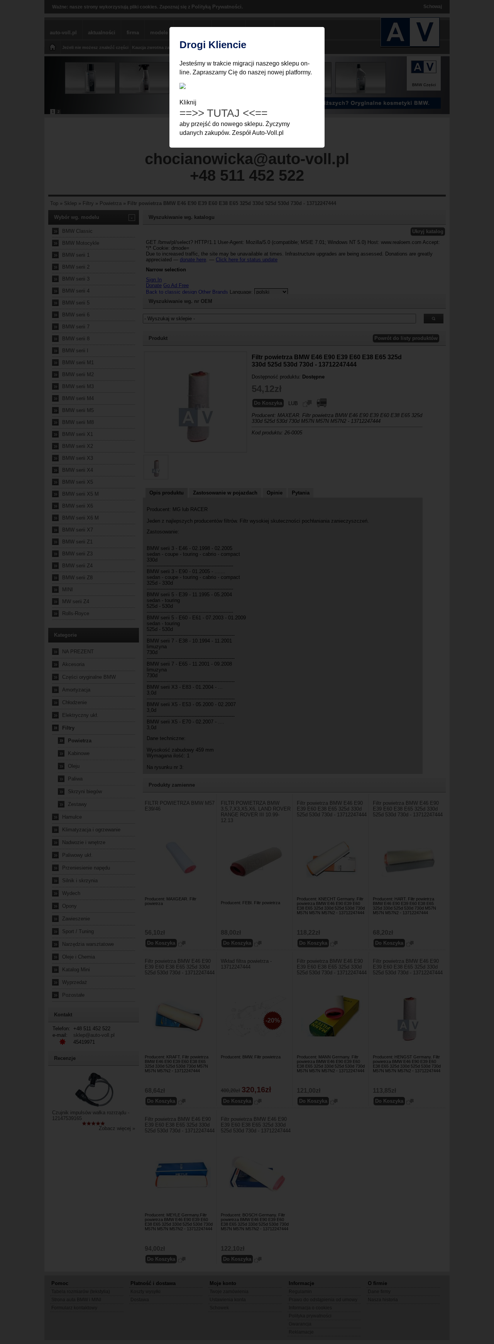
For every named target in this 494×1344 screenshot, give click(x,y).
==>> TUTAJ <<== (223, 113)
